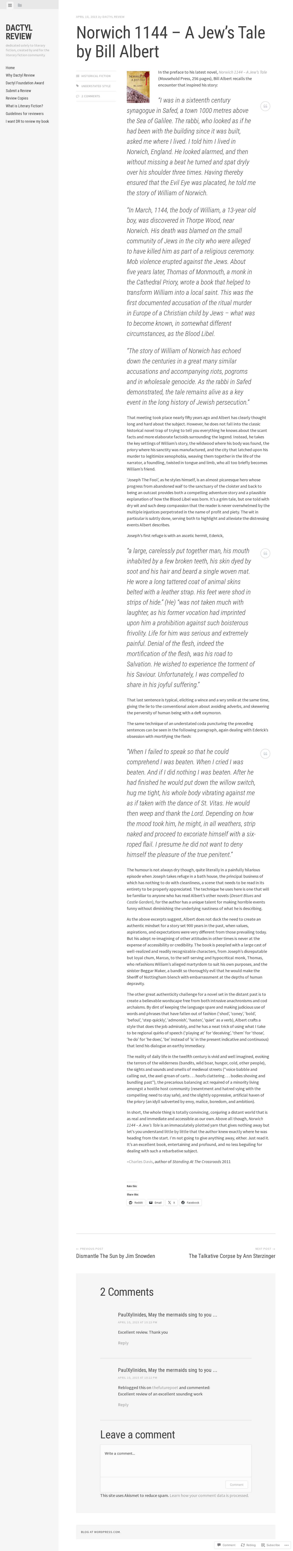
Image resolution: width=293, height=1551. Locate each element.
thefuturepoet (165, 1387)
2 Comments (91, 96)
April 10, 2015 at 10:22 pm (137, 1378)
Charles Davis (141, 1161)
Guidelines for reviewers (25, 113)
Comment (236, 1484)
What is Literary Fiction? (24, 106)
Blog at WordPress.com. (101, 1532)
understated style (96, 86)
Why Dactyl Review (20, 75)
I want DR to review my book (27, 121)
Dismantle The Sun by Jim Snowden (115, 1253)
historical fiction (96, 76)
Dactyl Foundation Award (25, 83)
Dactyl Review (19, 32)
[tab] (10, 5)
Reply (123, 1342)
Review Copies (17, 98)
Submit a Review (18, 90)
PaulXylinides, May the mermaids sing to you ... (167, 1315)
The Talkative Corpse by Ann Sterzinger (232, 1253)
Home (10, 67)
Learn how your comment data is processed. (209, 1495)
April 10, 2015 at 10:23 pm (137, 1322)
